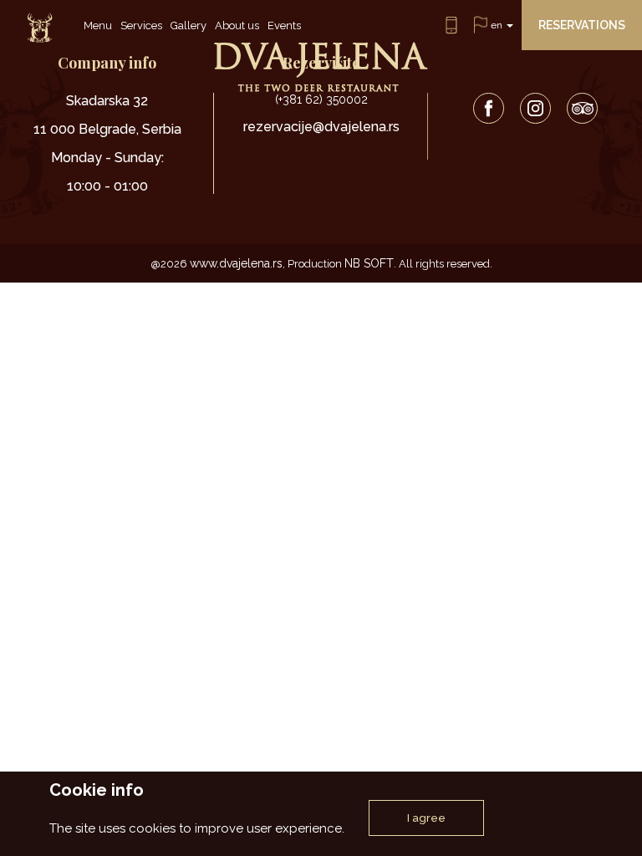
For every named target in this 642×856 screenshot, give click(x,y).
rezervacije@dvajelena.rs (321, 127)
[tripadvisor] (582, 108)
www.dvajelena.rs (236, 263)
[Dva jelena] (39, 29)
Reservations (581, 25)
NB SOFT (369, 263)
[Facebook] (488, 108)
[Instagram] (535, 108)
